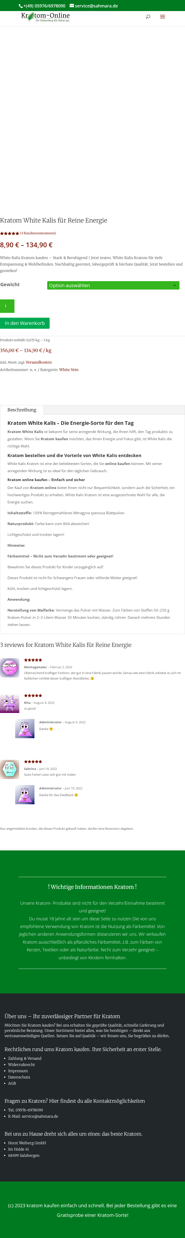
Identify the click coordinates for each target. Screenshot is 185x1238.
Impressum (18, 1071)
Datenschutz (19, 1077)
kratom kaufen (42, 1205)
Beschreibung (21, 410)
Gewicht (10, 284)
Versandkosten (39, 362)
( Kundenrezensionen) (38, 233)
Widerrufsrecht (21, 1064)
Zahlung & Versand (24, 1058)
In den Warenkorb (25, 323)
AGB (12, 1083)
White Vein (69, 369)
